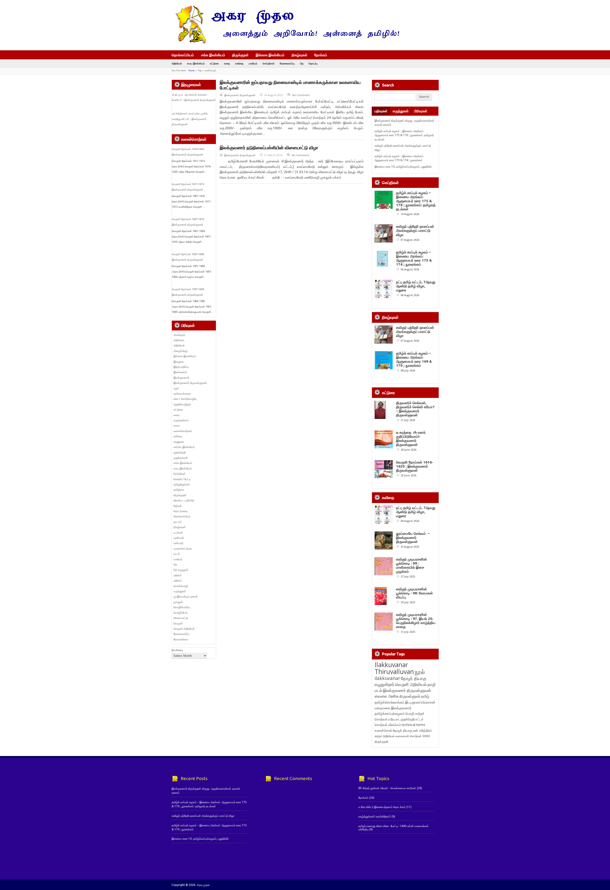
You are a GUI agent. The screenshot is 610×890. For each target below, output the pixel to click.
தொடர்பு (313, 63)
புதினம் (177, 575)
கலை (176, 425)
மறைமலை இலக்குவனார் (393, 707)
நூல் (420, 672)
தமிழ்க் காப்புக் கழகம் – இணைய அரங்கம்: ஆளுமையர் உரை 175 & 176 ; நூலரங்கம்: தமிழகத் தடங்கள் (404, 135)
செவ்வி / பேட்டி (182, 479)
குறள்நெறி (179, 452)
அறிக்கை (178, 340)
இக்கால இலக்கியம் (270, 54)
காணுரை (178, 442)
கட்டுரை (214, 63)
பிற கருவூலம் (180, 570)
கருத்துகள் (401, 111)
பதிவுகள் (380, 111)
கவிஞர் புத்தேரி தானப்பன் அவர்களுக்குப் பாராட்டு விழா (415, 230)
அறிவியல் (177, 63)
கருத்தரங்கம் (181, 420)
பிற (301, 63)
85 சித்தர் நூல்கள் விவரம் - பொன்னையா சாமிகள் (387, 788)
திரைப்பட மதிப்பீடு (183, 500)
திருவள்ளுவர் (409, 696)
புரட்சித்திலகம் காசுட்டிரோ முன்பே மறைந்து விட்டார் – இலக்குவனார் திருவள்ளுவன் (190, 119)
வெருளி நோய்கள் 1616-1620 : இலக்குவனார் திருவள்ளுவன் (414, 466)
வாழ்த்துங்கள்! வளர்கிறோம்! (374, 816)
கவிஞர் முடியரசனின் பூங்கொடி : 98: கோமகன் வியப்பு (414, 593)
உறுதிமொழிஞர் (182, 404)
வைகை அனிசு (387, 696)
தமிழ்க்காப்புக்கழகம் (390, 713)
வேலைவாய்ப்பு (287, 63)
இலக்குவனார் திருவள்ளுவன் (239, 95)
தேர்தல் (177, 506)
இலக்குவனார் (181, 378)
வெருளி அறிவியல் (184, 629)
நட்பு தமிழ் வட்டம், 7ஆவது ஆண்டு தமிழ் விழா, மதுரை (415, 286)
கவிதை (239, 63)
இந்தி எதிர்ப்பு (181, 367)
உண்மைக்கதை (182, 393)
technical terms (413, 724)
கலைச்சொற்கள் (182, 431)
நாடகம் (177, 522)
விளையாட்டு (180, 618)
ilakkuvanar (387, 678)
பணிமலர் (178, 538)
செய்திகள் (268, 63)
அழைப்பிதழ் (180, 351)
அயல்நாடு (179, 335)
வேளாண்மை (180, 639)
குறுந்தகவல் (180, 458)
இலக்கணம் (180, 372)
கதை (227, 63)
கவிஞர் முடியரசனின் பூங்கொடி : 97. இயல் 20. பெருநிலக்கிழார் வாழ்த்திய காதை (416, 620)
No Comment (301, 95)
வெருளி (178, 623)
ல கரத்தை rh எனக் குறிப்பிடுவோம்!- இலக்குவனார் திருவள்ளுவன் (411, 438)
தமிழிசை (178, 490)
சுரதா (378, 736)
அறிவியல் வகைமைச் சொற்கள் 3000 (406, 736)
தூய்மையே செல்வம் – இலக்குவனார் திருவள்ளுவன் (413, 537)
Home (191, 70)
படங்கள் (178, 532)
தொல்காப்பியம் (183, 54)
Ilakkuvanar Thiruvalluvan (394, 668)
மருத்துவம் (179, 591)
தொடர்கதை (180, 511)
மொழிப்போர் (180, 613)
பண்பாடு (178, 543)
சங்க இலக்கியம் (213, 54)
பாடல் (176, 554)
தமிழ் (425, 696)
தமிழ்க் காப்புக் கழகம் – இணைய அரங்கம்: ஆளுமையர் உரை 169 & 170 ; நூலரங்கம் (414, 359)
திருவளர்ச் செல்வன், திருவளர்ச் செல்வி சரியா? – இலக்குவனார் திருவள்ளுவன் (415, 409)
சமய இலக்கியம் (196, 63)
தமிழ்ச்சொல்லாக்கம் (389, 702)
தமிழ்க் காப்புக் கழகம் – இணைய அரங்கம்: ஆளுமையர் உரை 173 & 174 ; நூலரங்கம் (399, 158)
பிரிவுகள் (420, 111)
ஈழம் (176, 388)
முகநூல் (178, 602)
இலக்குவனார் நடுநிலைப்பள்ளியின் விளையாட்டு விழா (269, 147)
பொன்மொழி (180, 586)
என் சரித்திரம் (422, 730)
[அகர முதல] (285, 42)
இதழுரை (178, 362)
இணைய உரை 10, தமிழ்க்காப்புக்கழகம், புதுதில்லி (403, 167)
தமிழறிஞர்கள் (181, 484)
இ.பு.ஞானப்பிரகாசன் (420, 702)
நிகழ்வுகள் (299, 54)
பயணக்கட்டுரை (182, 548)
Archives (177, 650)
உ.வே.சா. (394, 719)
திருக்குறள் (240, 54)
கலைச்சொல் (383, 730)
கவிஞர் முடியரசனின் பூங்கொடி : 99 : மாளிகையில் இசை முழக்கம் (411, 565)
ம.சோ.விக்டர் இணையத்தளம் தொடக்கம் (382, 807)
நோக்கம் (320, 55)
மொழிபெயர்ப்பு (181, 607)
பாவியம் (253, 63)
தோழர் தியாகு (402, 730)
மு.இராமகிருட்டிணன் (185, 596)
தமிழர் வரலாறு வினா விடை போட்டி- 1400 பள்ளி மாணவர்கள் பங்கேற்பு (393, 827)
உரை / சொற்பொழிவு (185, 399)
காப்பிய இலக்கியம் (184, 447)
